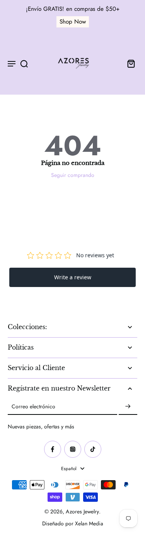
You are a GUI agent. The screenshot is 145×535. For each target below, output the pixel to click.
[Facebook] (52, 449)
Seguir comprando (72, 175)
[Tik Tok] (92, 449)
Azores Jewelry (82, 511)
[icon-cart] (128, 63)
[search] (23, 63)
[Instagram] (72, 449)
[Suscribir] (128, 407)
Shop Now (73, 21)
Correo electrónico (33, 406)
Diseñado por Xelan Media (72, 523)
